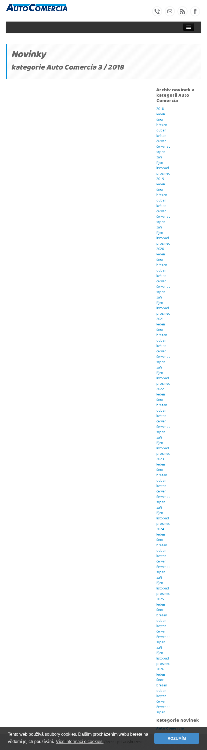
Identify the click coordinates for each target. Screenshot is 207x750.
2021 (160, 319)
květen (161, 135)
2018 (160, 108)
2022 (160, 389)
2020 (160, 248)
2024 (160, 529)
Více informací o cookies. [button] (80, 741)
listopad (162, 168)
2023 (160, 459)
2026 (160, 669)
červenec (163, 146)
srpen (160, 152)
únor (160, 119)
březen (161, 125)
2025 (160, 599)
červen (161, 141)
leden (160, 114)
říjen (159, 162)
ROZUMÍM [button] (177, 738)
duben (161, 130)
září (159, 157)
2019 (160, 178)
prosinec (163, 173)
